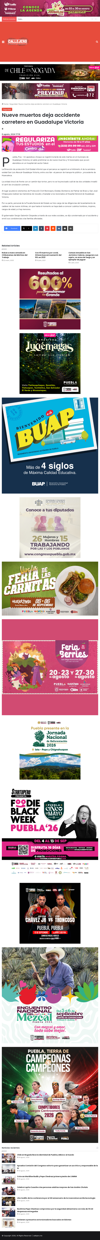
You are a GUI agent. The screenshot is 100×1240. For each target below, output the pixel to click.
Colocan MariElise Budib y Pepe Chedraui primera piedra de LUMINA (44, 19)
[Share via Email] (64, 228)
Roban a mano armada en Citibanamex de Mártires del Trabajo (14, 255)
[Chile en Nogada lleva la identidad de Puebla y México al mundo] (8, 1158)
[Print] (70, 228)
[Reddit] (53, 228)
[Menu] (3, 42)
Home (5, 104)
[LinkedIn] (35, 228)
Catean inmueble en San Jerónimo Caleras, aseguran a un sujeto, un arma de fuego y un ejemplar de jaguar (83, 256)
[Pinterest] (47, 228)
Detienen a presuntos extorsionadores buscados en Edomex (44, 1219)
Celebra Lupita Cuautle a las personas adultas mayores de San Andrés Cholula (52, 1187)
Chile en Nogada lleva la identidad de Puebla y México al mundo (45, 1155)
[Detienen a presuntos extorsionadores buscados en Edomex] (8, 1223)
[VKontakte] (58, 228)
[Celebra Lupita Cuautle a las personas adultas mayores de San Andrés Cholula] (8, 1190)
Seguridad (13, 104)
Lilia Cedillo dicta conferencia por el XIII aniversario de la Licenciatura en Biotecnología (56, 1198)
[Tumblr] (41, 228)
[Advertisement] (61, 40)
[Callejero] (17, 41)
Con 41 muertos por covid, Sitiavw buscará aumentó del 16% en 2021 (48, 255)
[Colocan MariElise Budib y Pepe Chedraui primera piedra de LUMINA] (8, 1179)
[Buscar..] (97, 42)
